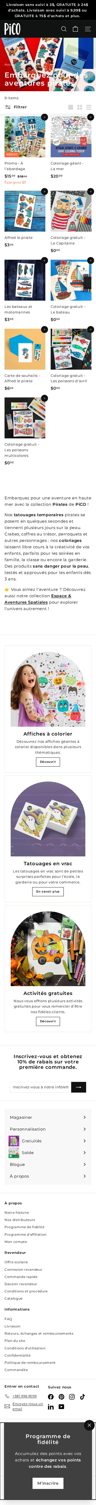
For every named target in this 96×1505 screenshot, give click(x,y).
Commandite (16, 1370)
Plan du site (15, 1341)
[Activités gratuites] (48, 948)
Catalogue (14, 1298)
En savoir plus (48, 891)
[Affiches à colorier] (48, 689)
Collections (31, 64)
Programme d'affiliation (26, 1234)
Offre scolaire (16, 1262)
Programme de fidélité (25, 1227)
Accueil (11, 64)
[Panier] (75, 29)
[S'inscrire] (78, 1087)
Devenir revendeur (21, 1284)
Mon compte (16, 1242)
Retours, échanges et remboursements (39, 1333)
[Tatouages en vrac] (48, 819)
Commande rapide (21, 1277)
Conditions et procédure (26, 1291)
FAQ (8, 1319)
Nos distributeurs (20, 1220)
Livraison (13, 1326)
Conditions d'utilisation (25, 1348)
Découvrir (48, 762)
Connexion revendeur (23, 1269)
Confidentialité (18, 1355)
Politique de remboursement (30, 1363)
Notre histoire (17, 1213)
